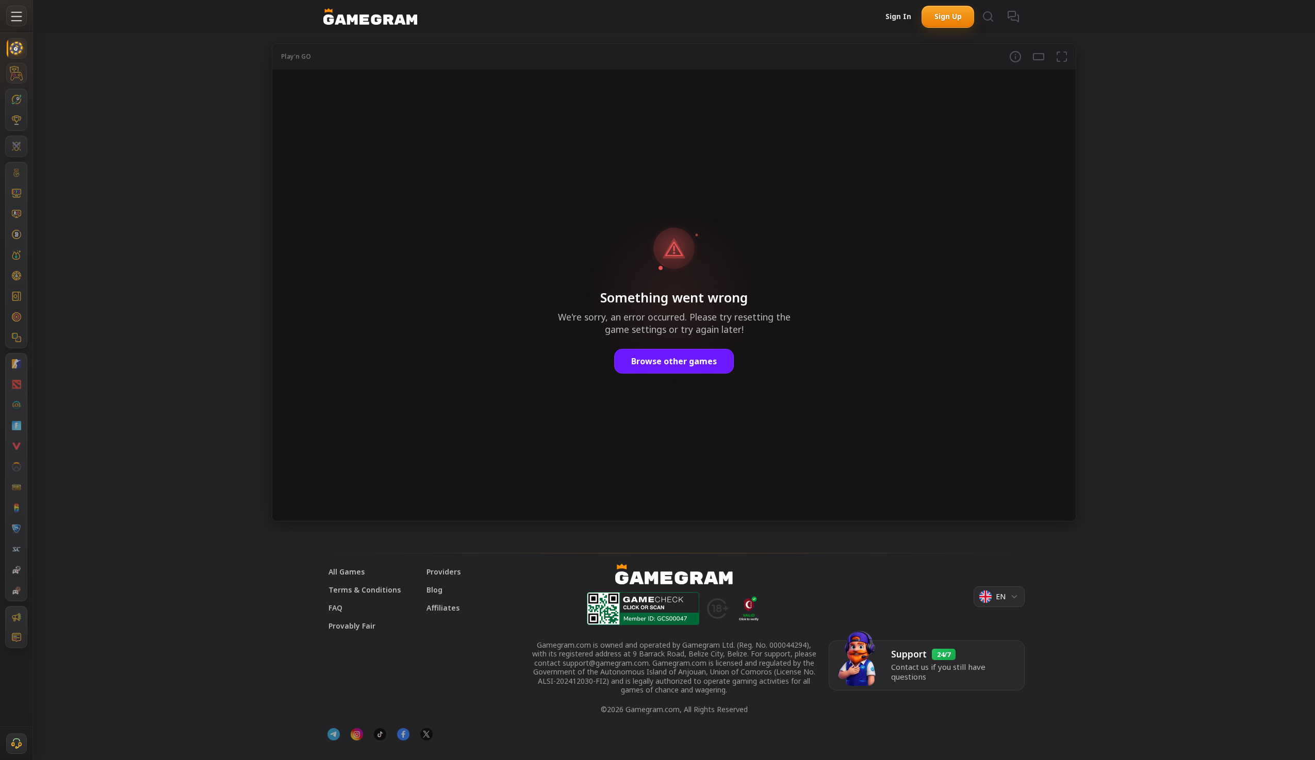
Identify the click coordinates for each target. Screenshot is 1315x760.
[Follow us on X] (426, 734)
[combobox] (999, 596)
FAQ (335, 608)
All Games (346, 572)
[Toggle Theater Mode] (1038, 56)
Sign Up (948, 16)
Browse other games (674, 361)
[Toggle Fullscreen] (1061, 56)
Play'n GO (296, 56)
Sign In (898, 16)
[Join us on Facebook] (403, 734)
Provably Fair (351, 626)
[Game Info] (1015, 56)
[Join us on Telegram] (333, 734)
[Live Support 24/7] (16, 743)
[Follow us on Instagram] (357, 734)
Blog (434, 590)
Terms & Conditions (364, 590)
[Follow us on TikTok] (380, 734)
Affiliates (442, 608)
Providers (443, 572)
